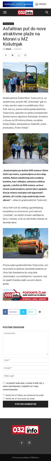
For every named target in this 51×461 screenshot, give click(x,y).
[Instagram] (29, 443)
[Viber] (25, 55)
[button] (4, 12)
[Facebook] (5, 55)
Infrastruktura (8, 24)
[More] (40, 312)
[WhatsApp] (19, 55)
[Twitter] (12, 55)
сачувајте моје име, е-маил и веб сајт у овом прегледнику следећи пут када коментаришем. (23, 386)
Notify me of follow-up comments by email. (25, 395)
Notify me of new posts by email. (20, 398)
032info (8, 49)
